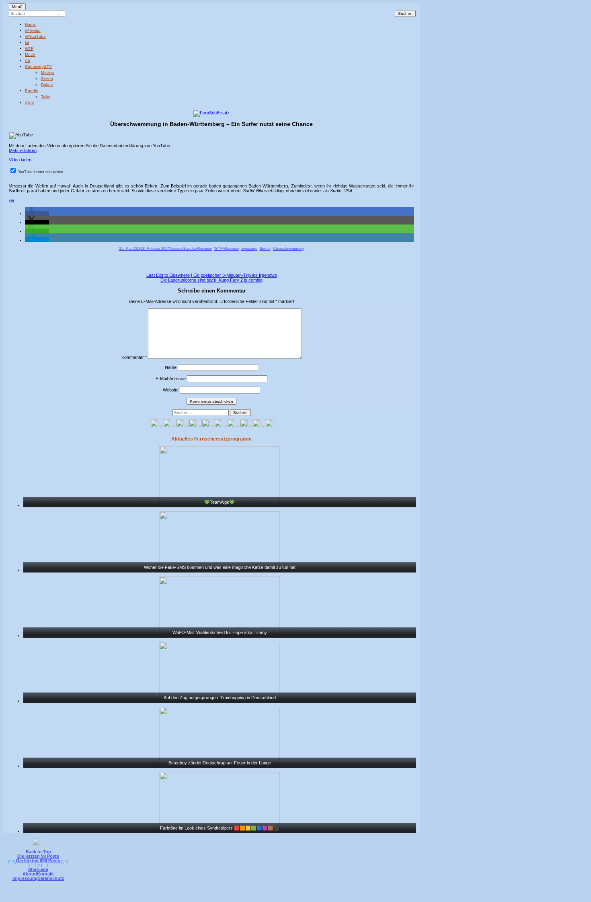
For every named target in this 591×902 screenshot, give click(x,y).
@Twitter (33, 30)
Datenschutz (50, 878)
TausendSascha (182, 249)
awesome (249, 249)
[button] (37, 213)
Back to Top (38, 851)
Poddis (31, 91)
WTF (29, 48)
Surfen (265, 249)
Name (170, 367)
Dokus (47, 84)
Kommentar (134, 357)
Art (27, 60)
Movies (47, 72)
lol (27, 42)
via (11, 200)
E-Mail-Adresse (171, 378)
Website (171, 389)
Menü (17, 6)
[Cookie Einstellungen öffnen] (328, 896)
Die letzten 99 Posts (38, 856)
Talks (45, 97)
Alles (29, 103)
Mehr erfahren (23, 150)
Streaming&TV (38, 66)
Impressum (24, 878)
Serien (47, 78)
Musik (30, 54)
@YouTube (35, 36)
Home (30, 24)
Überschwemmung (288, 249)
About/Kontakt (38, 873)
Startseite (38, 869)
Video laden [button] (20, 159)
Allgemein (204, 249)
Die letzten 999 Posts (38, 860)
